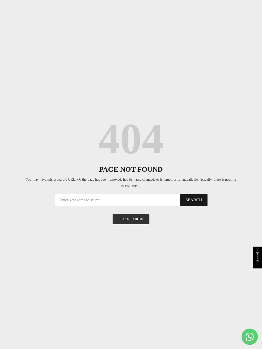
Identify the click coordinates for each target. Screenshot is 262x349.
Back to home (132, 219)
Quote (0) (258, 257)
